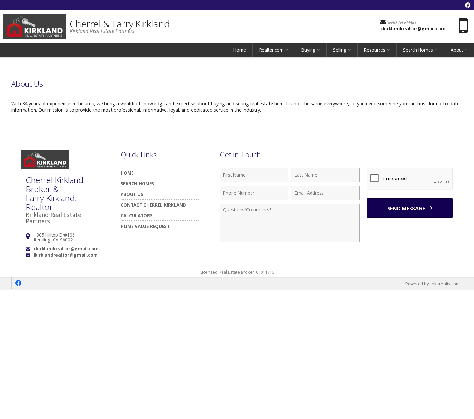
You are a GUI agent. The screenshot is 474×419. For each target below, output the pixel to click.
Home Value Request (145, 226)
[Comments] (290, 240)
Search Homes (137, 183)
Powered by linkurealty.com (432, 284)
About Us (132, 194)
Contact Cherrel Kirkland (153, 205)
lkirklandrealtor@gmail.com (66, 255)
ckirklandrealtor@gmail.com (66, 249)
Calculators (137, 215)
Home (239, 50)
